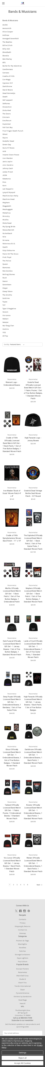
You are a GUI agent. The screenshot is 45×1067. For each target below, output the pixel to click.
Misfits (6, 220)
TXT (4, 305)
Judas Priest (8, 172)
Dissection (7, 107)
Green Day (7, 144)
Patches (22, 951)
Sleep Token (7, 291)
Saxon (5, 281)
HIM (4, 151)
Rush (5, 278)
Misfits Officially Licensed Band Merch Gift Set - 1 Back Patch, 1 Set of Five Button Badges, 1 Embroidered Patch (12, 595)
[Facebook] (20, 911)
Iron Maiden (8, 158)
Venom (5, 312)
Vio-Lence (6, 315)
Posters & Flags (22, 941)
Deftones (6, 103)
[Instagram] (24, 911)
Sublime (6, 298)
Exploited (7, 124)
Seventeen (7, 284)
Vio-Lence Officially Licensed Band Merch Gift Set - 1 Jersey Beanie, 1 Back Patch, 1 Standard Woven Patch (12, 864)
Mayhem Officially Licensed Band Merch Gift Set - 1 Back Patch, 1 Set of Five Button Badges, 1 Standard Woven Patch (33, 595)
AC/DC (5, 25)
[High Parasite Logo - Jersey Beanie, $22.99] (33, 420)
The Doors (7, 114)
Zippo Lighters (22, 958)
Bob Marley (7, 59)
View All (22, 1003)
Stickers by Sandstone (22, 997)
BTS (4, 62)
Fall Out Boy (7, 127)
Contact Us (22, 930)
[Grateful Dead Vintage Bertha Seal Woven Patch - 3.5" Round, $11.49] (33, 473)
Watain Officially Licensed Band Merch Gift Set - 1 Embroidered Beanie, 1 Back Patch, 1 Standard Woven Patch (33, 864)
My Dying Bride (9, 226)
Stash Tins (22, 983)
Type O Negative (9, 308)
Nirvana (6, 240)
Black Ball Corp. (22, 976)
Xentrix (6, 329)
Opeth (5, 247)
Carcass (6, 73)
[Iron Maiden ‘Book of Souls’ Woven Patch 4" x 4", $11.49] (12, 473)
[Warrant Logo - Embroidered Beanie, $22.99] (12, 364)
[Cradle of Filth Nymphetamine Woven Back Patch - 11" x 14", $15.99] (12, 518)
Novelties (22, 948)
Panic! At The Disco (10, 254)
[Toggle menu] (3, 3)
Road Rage (22, 1000)
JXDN (5, 175)
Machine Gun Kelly (10, 196)
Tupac (5, 302)
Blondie (6, 56)
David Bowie (8, 90)
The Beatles (7, 42)
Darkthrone (7, 86)
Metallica (6, 213)
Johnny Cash (8, 168)
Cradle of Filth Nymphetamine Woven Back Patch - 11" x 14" (12, 538)
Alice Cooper (8, 32)
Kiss (4, 182)
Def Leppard (7, 100)
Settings (22, 1052)
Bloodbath (7, 52)
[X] (16, 911)
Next (39, 885)
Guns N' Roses (8, 148)
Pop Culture (22, 962)
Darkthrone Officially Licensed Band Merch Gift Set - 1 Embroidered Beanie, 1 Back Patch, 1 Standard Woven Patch (33, 756)
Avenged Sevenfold (11, 38)
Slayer (5, 288)
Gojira (5, 138)
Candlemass (8, 69)
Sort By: (6, 344)
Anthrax (6, 35)
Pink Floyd (7, 257)
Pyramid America (22, 993)
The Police (7, 261)
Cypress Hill (8, 83)
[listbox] (18, 344)
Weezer (6, 322)
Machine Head (9, 199)
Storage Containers (22, 955)
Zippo (22, 990)
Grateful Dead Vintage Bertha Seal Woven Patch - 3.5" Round (33, 493)
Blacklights (22, 944)
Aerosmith (7, 28)
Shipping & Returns (22, 926)
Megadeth (7, 206)
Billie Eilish (7, 45)
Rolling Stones (9, 274)
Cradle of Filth (8, 76)
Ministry (6, 216)
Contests (22, 919)
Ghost (5, 134)
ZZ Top (5, 336)
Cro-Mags (7, 79)
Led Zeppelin (8, 189)
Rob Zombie (7, 271)
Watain (5, 319)
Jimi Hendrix (8, 165)
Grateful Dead (8, 141)
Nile (4, 237)
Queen (5, 264)
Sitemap (22, 933)
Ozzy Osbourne (9, 250)
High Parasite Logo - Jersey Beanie (33, 439)
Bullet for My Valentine (12, 66)
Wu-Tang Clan (8, 325)
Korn (4, 185)
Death (5, 97)
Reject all (22, 1058)
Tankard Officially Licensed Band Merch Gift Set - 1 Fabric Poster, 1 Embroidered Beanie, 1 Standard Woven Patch (12, 812)
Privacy (22, 923)
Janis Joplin (7, 161)
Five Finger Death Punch (13, 131)
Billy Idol (6, 49)
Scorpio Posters (22, 969)
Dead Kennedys (9, 93)
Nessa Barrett (8, 230)
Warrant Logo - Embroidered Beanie (12, 383)
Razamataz (22, 972)
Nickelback (7, 233)
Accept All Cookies (22, 1063)
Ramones (6, 267)
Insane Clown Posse (11, 155)
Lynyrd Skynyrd (9, 192)
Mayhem (6, 202)
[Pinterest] (28, 911)
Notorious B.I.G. (9, 243)
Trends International (23, 986)
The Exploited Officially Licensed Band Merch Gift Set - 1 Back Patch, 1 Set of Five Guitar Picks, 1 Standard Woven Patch (33, 542)
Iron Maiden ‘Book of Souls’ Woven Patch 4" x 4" (12, 493)
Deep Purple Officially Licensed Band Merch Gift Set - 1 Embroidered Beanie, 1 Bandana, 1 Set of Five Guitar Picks (12, 703)
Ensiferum (7, 120)
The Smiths (7, 295)
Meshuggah (8, 209)
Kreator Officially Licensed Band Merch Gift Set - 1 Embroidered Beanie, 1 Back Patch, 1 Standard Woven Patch (33, 812)
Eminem (6, 117)
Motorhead (7, 223)
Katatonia (7, 179)
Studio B (22, 979)
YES (4, 332)
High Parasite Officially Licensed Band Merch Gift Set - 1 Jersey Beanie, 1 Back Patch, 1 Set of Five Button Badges (33, 703)
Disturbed (7, 110)
